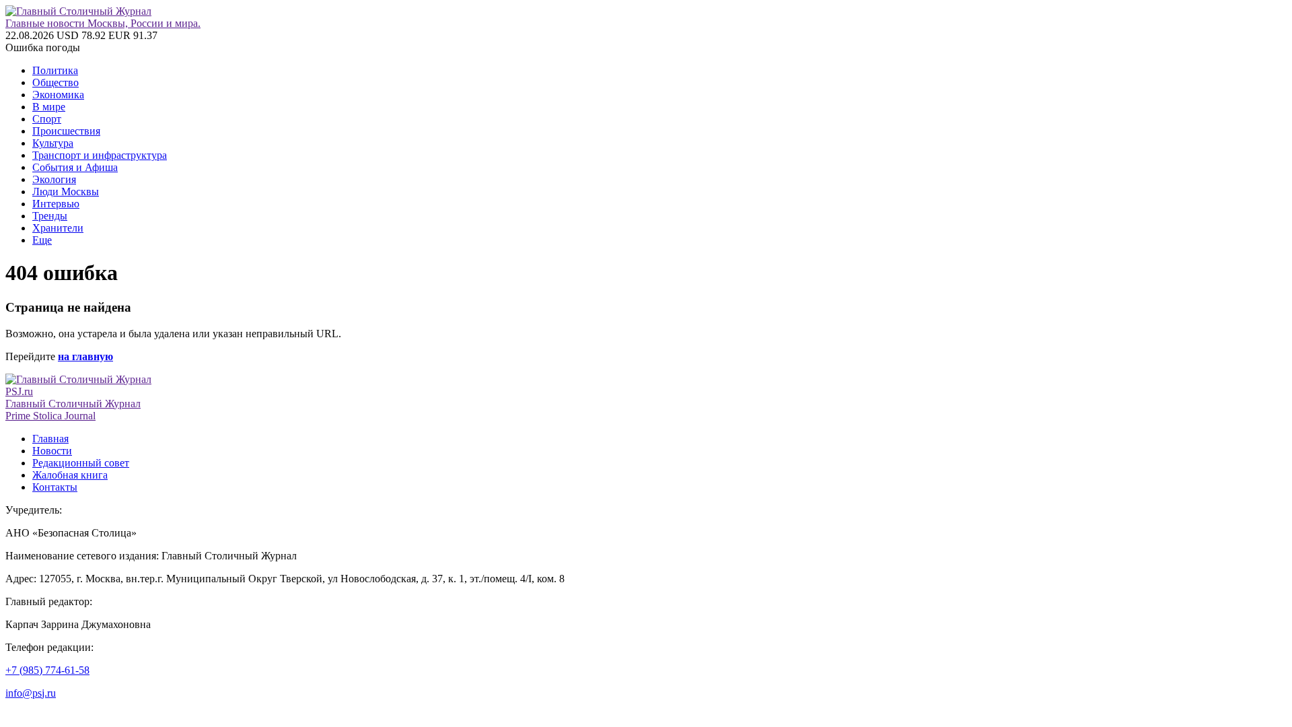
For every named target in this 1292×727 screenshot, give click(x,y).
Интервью (55, 203)
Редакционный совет (80, 463)
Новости (52, 450)
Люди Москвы (65, 191)
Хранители (57, 228)
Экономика (58, 94)
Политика (55, 70)
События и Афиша (75, 167)
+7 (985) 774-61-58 (47, 670)
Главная (50, 438)
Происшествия (66, 131)
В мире (48, 106)
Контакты (54, 487)
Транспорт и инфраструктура (99, 155)
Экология (54, 179)
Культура (52, 143)
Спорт (46, 119)
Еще (42, 240)
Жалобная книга (70, 475)
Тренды (49, 215)
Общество (55, 82)
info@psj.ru (30, 693)
